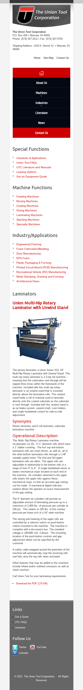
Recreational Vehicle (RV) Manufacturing (41, 271)
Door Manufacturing (28, 253)
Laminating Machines (29, 215)
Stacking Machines (27, 219)
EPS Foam (23, 258)
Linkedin (23, 653)
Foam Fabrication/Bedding (32, 248)
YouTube (41, 647)
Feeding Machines (27, 196)
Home (37, 57)
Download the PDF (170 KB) (31, 583)
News (41, 122)
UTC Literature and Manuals (33, 167)
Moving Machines (27, 201)
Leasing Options (26, 171)
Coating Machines (27, 205)
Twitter (22, 647)
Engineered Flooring (28, 244)
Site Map (48, 57)
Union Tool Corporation (41, 16)
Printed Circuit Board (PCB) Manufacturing (42, 267)
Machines (30, 94)
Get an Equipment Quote (31, 176)
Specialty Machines (28, 224)
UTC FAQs (21, 622)
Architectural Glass (27, 281)
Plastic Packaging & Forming (33, 262)
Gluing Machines (26, 210)
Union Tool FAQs (26, 162)
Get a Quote (22, 616)
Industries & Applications (31, 158)
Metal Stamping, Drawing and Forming (40, 276)
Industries (30, 104)
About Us (41, 82)
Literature (42, 112)
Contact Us (63, 57)
